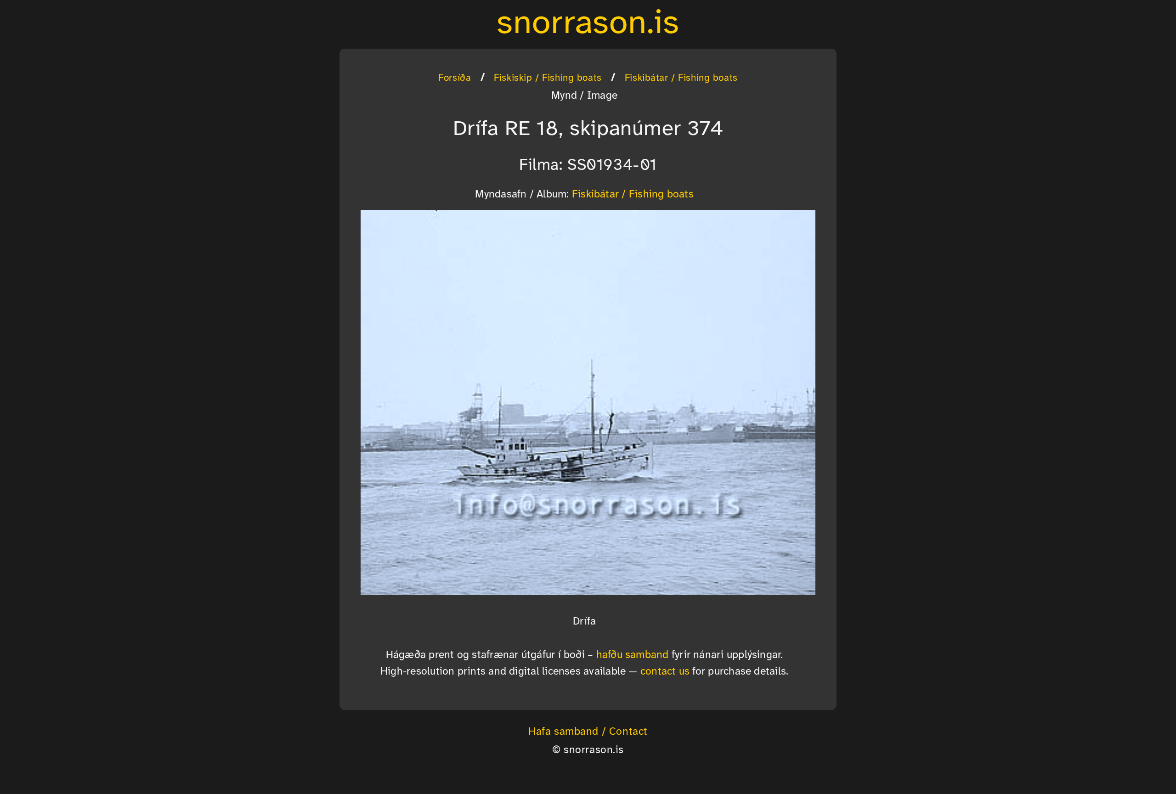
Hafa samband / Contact (588, 732)
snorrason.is (588, 24)
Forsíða (454, 78)
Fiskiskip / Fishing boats (547, 78)
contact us (665, 671)
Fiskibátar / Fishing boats (681, 78)
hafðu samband (632, 655)
